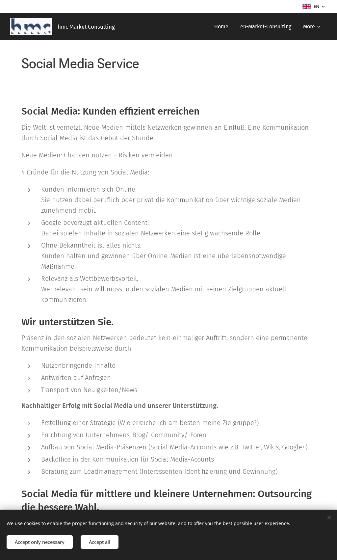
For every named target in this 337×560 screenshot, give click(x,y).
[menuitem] (221, 26)
